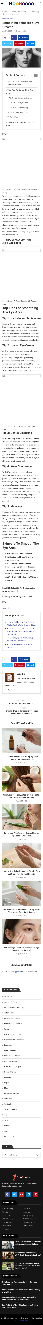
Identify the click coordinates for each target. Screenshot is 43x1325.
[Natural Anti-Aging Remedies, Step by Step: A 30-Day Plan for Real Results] (21, 855)
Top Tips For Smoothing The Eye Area (21, 91)
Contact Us (27, 1208)
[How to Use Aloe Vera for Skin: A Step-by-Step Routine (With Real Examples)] (21, 817)
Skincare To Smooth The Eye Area (19, 123)
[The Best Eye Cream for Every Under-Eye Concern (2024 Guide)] (21, 931)
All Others (8, 996)
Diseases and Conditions (14, 1039)
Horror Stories (10, 1072)
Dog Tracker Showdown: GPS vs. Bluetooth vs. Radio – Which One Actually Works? (27, 1266)
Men (6, 1088)
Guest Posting (7, 1208)
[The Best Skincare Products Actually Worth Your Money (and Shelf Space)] (21, 893)
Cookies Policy (7, 1219)
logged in (17, 972)
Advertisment (7, 1212)
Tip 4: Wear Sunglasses (19, 112)
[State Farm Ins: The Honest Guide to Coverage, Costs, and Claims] (8, 1245)
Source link (6, 608)
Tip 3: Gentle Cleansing (19, 107)
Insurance (8, 1077)
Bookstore (6, 1229)
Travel (6, 1120)
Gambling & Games (12, 1061)
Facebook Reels (29, 1222)
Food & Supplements (12, 1055)
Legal (6, 1082)
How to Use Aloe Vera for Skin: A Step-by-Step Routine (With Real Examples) (20, 631)
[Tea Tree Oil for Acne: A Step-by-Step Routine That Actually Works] (21, 740)
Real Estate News (11, 1093)
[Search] (40, 4)
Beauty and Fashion (19, 11)
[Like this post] (14, 37)
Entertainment (10, 1050)
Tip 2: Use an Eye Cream (19, 103)
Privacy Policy (28, 1215)
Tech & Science (10, 1109)
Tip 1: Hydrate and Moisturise (20, 98)
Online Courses (28, 1226)
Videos (7, 1125)
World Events (9, 1136)
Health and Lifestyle (12, 1066)
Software (8, 1098)
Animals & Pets (10, 1002)
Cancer (7, 1029)
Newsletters (6, 1226)
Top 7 (6, 1115)
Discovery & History (12, 1034)
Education (8, 1045)
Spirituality (8, 1104)
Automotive (9, 1013)
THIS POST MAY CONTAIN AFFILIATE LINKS (20, 83)
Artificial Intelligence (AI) (14, 1007)
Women (7, 1131)
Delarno (21, 674)
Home (4, 11)
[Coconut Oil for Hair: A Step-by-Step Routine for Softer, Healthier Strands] (21, 779)
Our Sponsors (7, 1215)
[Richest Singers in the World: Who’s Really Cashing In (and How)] (8, 1255)
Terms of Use (7, 1222)
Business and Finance (13, 1023)
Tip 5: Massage (15, 117)
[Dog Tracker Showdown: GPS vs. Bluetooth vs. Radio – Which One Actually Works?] (8, 1266)
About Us (26, 1212)
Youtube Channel (29, 1219)
